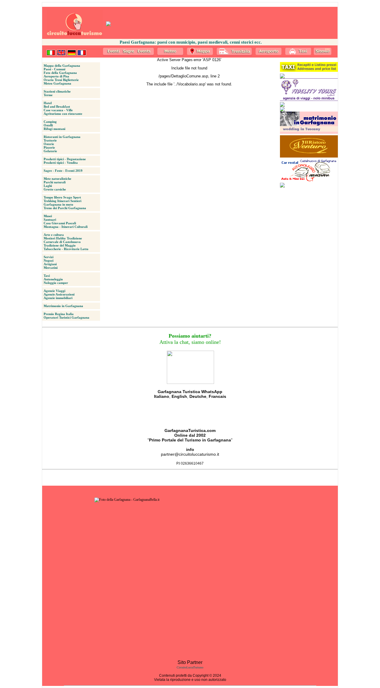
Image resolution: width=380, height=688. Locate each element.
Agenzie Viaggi (54, 291)
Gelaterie (50, 151)
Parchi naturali (55, 182)
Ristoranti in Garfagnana (62, 137)
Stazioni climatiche (57, 91)
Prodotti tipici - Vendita (61, 162)
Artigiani (50, 264)
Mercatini (51, 267)
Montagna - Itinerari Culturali (66, 226)
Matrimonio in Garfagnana (63, 306)
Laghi (48, 186)
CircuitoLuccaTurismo (190, 667)
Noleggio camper (56, 283)
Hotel (48, 103)
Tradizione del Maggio (60, 245)
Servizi (48, 257)
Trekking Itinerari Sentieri (62, 201)
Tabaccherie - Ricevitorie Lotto (66, 249)
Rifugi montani (54, 129)
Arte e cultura (54, 234)
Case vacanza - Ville (58, 110)
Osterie (49, 144)
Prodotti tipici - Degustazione (65, 159)
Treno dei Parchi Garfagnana (65, 208)
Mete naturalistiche (57, 178)
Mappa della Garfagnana (62, 65)
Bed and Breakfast (57, 106)
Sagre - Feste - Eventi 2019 (63, 170)
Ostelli (48, 125)
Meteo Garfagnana (57, 83)
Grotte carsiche (55, 189)
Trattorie (50, 140)
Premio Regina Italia (59, 314)
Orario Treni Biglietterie (61, 80)
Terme (48, 95)
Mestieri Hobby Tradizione (63, 238)
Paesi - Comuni (54, 69)
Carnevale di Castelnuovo (62, 242)
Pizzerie (49, 147)
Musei (48, 216)
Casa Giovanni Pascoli (60, 223)
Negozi (48, 260)
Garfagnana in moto (58, 204)
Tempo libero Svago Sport (62, 197)
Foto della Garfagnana (60, 72)
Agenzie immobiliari (58, 298)
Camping (50, 121)
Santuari (50, 219)
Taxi (47, 275)
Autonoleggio (53, 279)
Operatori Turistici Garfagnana (66, 317)
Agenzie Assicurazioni (59, 294)
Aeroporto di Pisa (56, 76)
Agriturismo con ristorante (63, 113)
